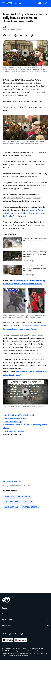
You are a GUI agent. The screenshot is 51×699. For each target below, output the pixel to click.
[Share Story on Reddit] (15, 35)
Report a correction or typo (12, 481)
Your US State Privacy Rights (11, 651)
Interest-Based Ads (38, 651)
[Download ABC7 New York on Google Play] (20, 640)
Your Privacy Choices (19, 648)
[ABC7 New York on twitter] (10, 633)
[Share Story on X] (10, 35)
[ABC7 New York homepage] (9, 3)
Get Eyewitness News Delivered (19, 415)
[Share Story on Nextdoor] (21, 35)
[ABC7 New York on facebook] (4, 633)
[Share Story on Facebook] (4, 35)
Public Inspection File (9, 653)
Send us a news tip (13, 421)
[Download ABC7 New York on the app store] (8, 640)
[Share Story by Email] (26, 35)
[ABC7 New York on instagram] (16, 633)
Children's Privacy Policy (35, 648)
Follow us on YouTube (14, 431)
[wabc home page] (6, 599)
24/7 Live (17, 3)
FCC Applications (22, 653)
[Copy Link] (32, 35)
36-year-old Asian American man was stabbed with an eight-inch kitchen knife (23, 212)
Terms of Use (26, 651)
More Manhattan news (15, 418)
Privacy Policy (6, 648)
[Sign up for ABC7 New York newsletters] (21, 633)
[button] (3, 3)
